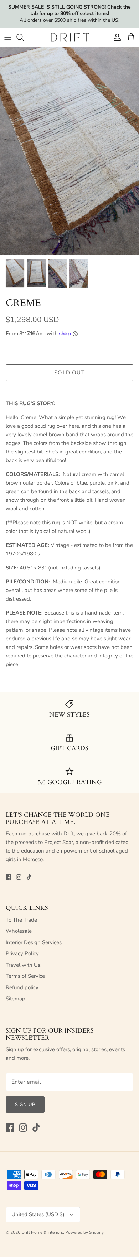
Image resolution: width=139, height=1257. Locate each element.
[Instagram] (18, 877)
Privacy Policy (22, 953)
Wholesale (19, 931)
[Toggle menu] (8, 37)
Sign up (25, 1104)
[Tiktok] (29, 877)
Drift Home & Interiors (42, 1232)
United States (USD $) (38, 1214)
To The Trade (21, 919)
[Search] (23, 37)
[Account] (115, 37)
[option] (69, 151)
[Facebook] (8, 877)
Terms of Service (25, 976)
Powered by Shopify (84, 1232)
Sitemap (15, 998)
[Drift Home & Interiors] (69, 37)
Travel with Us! (23, 965)
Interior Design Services (34, 942)
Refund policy (22, 987)
